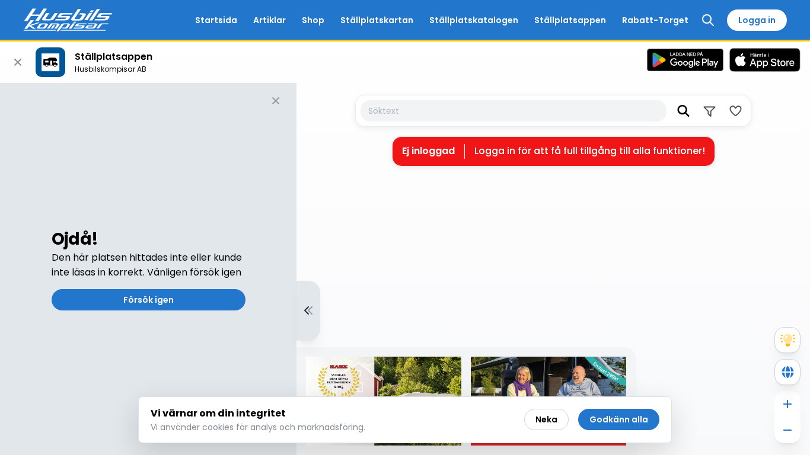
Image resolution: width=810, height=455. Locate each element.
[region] (405, 269)
